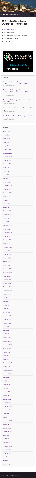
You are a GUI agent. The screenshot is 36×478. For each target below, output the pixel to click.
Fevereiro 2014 (7, 421)
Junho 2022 (6, 243)
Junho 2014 (6, 410)
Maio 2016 (6, 377)
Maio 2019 (6, 301)
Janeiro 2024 (7, 203)
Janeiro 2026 (7, 149)
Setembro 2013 (7, 431)
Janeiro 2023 (7, 229)
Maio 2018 (6, 330)
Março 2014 (6, 417)
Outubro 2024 (7, 189)
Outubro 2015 (7, 399)
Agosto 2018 (7, 323)
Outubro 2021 (7, 254)
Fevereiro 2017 (7, 363)
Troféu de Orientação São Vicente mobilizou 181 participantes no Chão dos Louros (17, 92)
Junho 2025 (6, 171)
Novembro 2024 (7, 185)
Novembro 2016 (7, 370)
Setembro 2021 (7, 258)
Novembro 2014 (7, 402)
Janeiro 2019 (7, 312)
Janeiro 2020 (7, 283)
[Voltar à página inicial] (18, 6)
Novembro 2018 (7, 316)
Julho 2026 (6, 135)
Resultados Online (10, 29)
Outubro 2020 (7, 269)
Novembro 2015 (7, 395)
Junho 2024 (6, 196)
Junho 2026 (6, 138)
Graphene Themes (15, 475)
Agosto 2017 (7, 352)
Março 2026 (6, 146)
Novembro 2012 (7, 449)
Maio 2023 (6, 222)
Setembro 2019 (7, 290)
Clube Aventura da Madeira (10, 14)
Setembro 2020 (7, 272)
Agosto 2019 (7, 294)
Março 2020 (6, 276)
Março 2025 (6, 178)
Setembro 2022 (7, 240)
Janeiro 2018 (7, 337)
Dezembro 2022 (7, 232)
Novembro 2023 (7, 207)
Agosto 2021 (7, 261)
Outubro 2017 (7, 345)
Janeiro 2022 (7, 251)
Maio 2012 (6, 457)
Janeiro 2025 (7, 182)
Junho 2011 (6, 464)
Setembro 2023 (7, 214)
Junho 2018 (6, 326)
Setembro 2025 (7, 164)
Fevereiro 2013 (7, 446)
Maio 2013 (6, 435)
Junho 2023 (6, 218)
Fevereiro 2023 (7, 225)
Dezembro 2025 (7, 153)
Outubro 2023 (7, 211)
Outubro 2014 (7, 406)
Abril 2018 (6, 334)
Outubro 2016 (7, 374)
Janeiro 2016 (7, 392)
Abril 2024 (6, 200)
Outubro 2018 (7, 319)
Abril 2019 (6, 305)
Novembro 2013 (7, 424)
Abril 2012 (6, 460)
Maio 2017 (6, 355)
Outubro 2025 (7, 160)
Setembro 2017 (7, 348)
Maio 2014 (6, 413)
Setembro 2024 (7, 193)
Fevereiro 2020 (7, 279)
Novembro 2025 (7, 156)
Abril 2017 (6, 359)
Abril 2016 (6, 381)
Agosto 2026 (7, 131)
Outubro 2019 (7, 287)
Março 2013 (6, 442)
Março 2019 (6, 308)
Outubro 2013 (7, 428)
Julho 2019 (6, 298)
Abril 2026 (6, 142)
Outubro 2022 (7, 236)
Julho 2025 (6, 167)
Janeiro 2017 (7, 366)
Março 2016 (6, 384)
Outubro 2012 (7, 453)
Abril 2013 (6, 439)
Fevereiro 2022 (7, 247)
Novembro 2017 (7, 341)
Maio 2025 (6, 175)
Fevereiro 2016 (7, 388)
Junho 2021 (6, 265)
